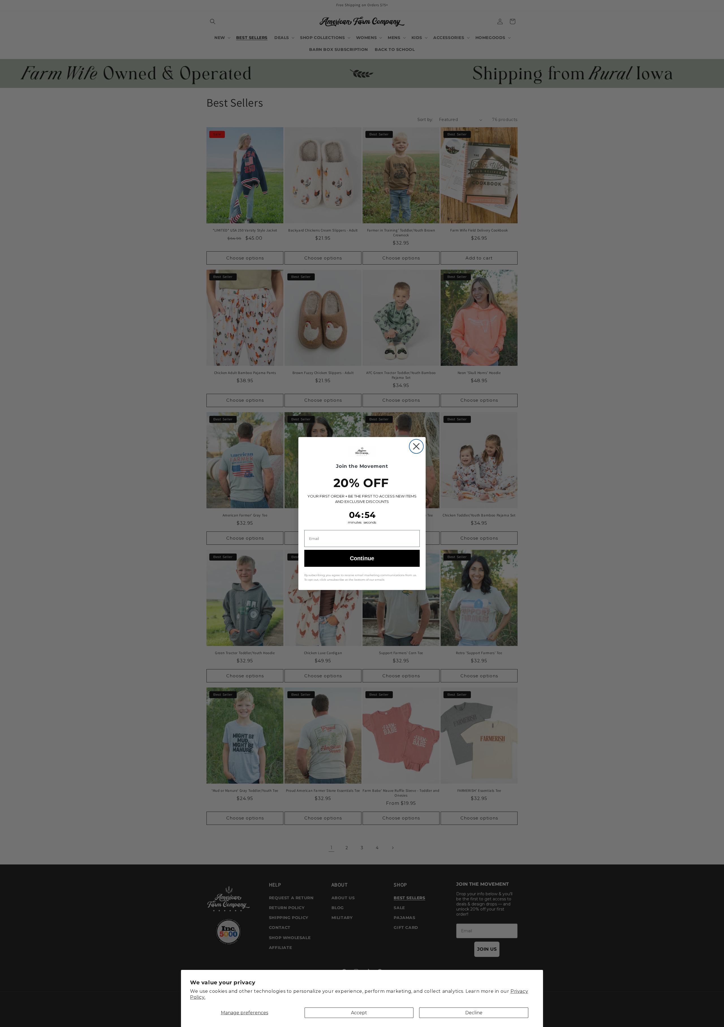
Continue (362, 558)
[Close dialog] (416, 446)
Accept (359, 1012)
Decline (473, 1012)
